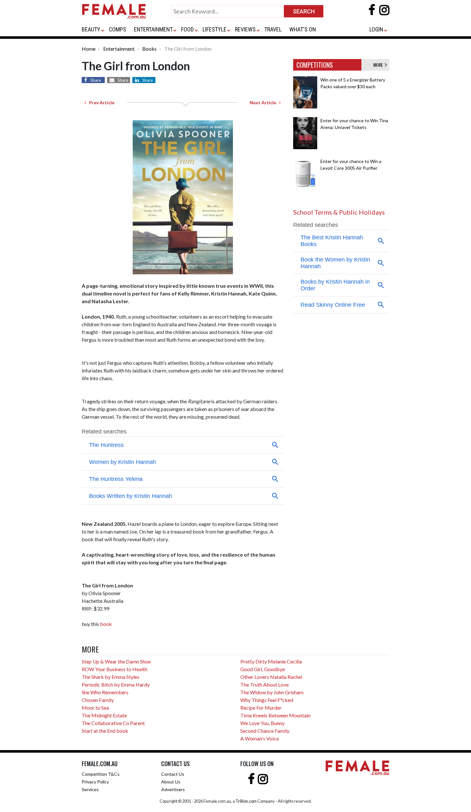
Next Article (264, 102)
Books (149, 49)
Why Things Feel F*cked (266, 700)
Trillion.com (246, 801)
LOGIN (376, 29)
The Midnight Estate (104, 715)
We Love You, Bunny (262, 723)
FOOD (187, 29)
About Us (170, 781)
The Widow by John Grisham (271, 692)
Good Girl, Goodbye (262, 669)
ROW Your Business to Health (114, 669)
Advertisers (173, 789)
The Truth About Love (264, 684)
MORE (379, 64)
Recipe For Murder (261, 708)
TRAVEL (273, 29)
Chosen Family (98, 700)
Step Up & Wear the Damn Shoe (116, 661)
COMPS (117, 29)
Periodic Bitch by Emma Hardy (116, 684)
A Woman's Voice (259, 738)
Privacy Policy (95, 781)
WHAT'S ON (302, 29)
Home (88, 49)
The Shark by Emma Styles (110, 677)
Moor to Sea (95, 708)
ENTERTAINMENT (153, 29)
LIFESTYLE (214, 29)
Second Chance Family (264, 731)
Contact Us (172, 774)
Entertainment (119, 49)
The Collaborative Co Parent (113, 723)
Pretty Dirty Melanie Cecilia (271, 661)
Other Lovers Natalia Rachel (271, 677)
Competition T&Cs (101, 774)
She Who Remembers (105, 692)
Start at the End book (105, 731)
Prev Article (100, 102)
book (106, 624)
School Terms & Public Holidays (339, 212)
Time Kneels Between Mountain (275, 715)
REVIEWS (245, 29)
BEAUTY (91, 29)
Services (90, 789)
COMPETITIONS (314, 65)
